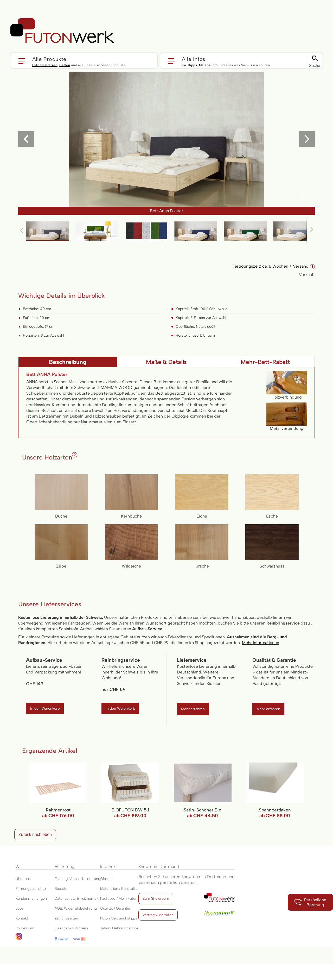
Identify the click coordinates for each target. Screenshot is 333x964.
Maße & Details (166, 362)
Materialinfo (208, 65)
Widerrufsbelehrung (80, 908)
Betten (64, 65)
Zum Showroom (156, 898)
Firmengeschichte (31, 888)
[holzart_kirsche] (201, 542)
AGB (58, 908)
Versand (76, 879)
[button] (83, 60)
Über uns (23, 879)
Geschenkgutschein (71, 928)
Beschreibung (67, 362)
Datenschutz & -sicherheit (77, 898)
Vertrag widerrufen (158, 915)
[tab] (67, 362)
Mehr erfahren (193, 709)
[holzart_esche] (272, 492)
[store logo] (62, 30)
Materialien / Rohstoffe (119, 888)
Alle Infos (194, 59)
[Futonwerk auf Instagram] (35, 938)
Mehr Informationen (260, 642)
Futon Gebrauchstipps (118, 918)
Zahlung (61, 879)
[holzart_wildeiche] (131, 542)
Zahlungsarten (66, 918)
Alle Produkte (49, 59)
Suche (314, 65)
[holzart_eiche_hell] (201, 492)
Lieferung (92, 879)
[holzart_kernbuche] (131, 492)
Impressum (25, 928)
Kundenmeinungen (31, 898)
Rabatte (61, 888)
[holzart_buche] (61, 492)
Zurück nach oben (35, 834)
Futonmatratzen (44, 65)
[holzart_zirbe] (61, 542)
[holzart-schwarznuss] (272, 542)
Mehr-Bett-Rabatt (265, 362)
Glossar (106, 879)
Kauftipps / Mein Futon (118, 898)
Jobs (19, 908)
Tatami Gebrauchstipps (119, 928)
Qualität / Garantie (115, 908)
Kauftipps (189, 65)
